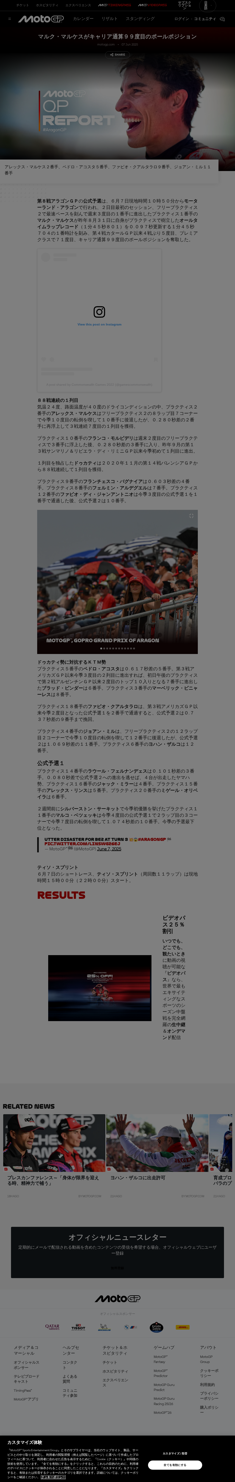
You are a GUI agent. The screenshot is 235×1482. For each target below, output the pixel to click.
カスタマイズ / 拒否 (175, 1453)
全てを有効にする (175, 1465)
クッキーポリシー (53, 1477)
